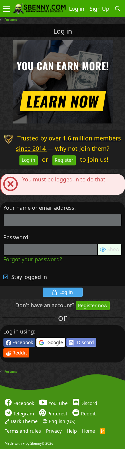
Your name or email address (38, 207)
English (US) (61, 421)
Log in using (18, 331)
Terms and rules (23, 431)
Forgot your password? (32, 259)
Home (88, 431)
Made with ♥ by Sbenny (29, 443)
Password (15, 237)
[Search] (118, 8)
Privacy (54, 431)
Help (72, 431)
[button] (6, 8)
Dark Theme (23, 421)
